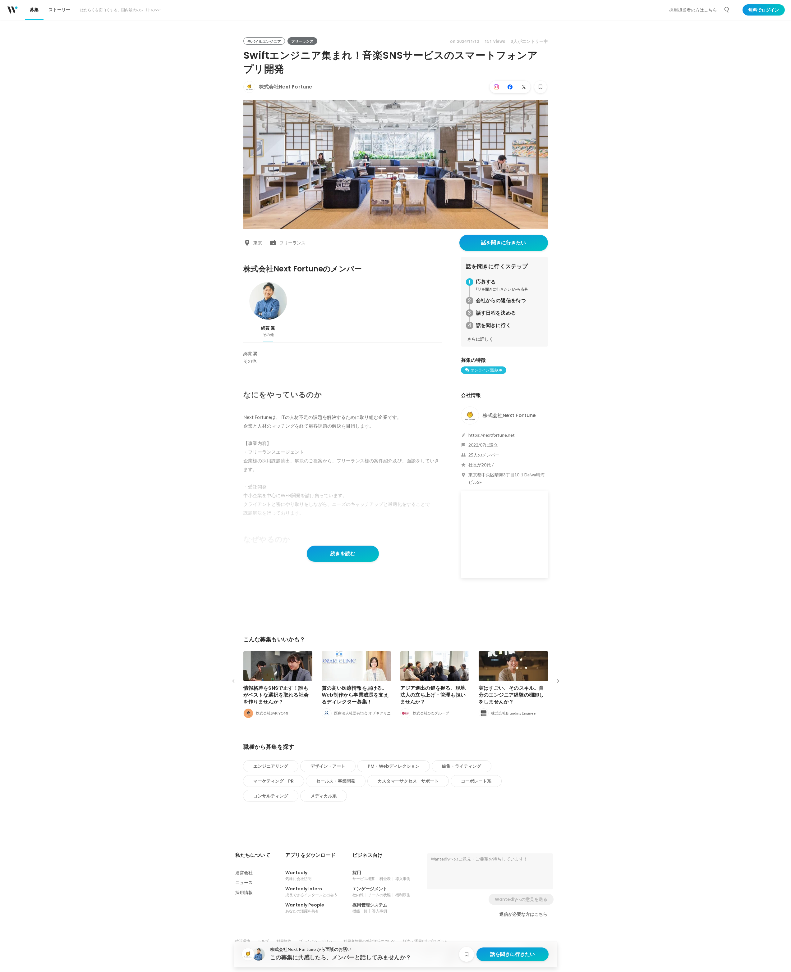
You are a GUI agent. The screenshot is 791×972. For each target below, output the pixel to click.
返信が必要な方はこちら (523, 914)
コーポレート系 (476, 781)
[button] (252, 855)
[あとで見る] (540, 87)
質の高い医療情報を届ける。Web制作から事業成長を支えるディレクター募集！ (355, 694)
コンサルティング (270, 796)
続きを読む (342, 553)
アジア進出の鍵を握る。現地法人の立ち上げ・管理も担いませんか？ (433, 694)
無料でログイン (763, 10)
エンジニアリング (270, 766)
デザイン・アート (327, 766)
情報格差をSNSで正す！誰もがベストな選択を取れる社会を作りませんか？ (276, 694)
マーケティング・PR (273, 781)
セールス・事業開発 (335, 781)
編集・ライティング (461, 766)
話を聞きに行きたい (503, 242)
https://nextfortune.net (491, 435)
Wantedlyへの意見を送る (521, 899)
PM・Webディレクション (394, 766)
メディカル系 (323, 796)
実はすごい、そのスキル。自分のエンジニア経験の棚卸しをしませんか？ (511, 694)
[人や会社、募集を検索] (727, 10)
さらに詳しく (480, 339)
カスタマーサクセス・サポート (408, 781)
